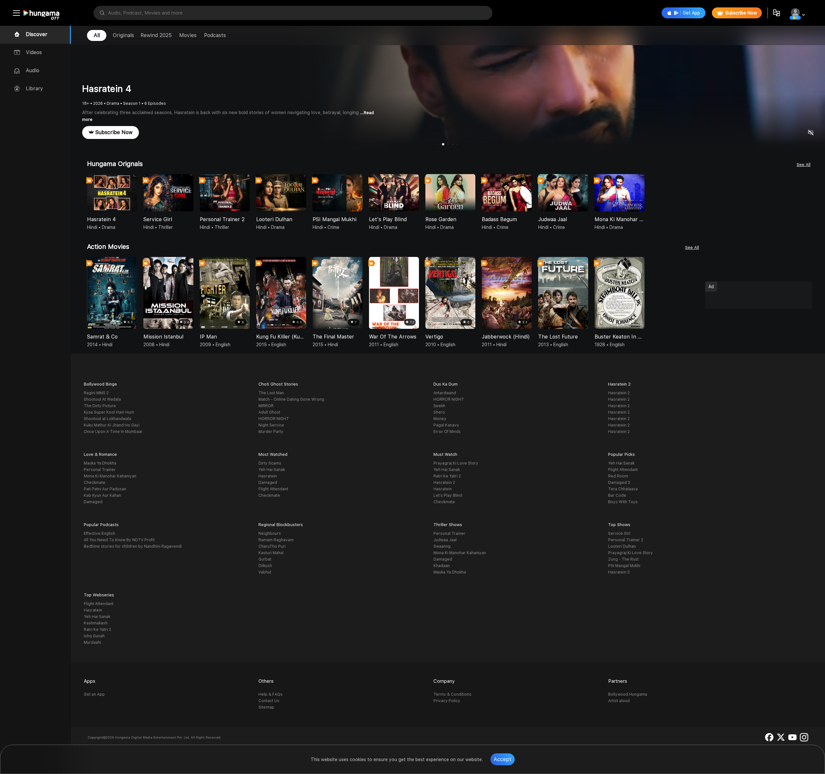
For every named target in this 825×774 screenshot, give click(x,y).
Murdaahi (92, 642)
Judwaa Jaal (445, 540)
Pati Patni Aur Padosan (105, 489)
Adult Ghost (269, 412)
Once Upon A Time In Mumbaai (113, 431)
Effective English (99, 533)
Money (439, 418)
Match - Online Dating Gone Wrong (291, 399)
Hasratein (267, 476)
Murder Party (270, 431)
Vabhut (264, 572)
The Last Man (271, 393)
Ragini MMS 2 (96, 393)
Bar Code (617, 495)
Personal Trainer (100, 469)
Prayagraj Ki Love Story (455, 463)
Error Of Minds (447, 431)
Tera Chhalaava (623, 489)
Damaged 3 (619, 482)
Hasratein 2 (619, 393)
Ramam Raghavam (276, 540)
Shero (439, 412)
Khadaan (441, 565)
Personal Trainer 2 (625, 540)
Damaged (93, 502)
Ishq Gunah (94, 636)
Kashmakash (96, 623)
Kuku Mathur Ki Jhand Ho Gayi (112, 425)
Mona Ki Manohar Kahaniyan (110, 476)
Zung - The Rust (623, 559)
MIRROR (266, 406)
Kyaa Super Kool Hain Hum (109, 412)
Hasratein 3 (619, 572)
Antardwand (444, 393)
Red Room (618, 476)
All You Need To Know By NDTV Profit (119, 540)
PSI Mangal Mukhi (624, 565)
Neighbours (269, 533)
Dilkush (265, 565)
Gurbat (264, 559)
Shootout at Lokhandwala (107, 418)
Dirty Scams (269, 463)
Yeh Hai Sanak (271, 469)
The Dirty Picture (100, 406)
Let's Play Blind (447, 495)
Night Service (271, 425)
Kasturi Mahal (271, 553)
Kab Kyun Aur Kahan (102, 495)
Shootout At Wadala (102, 399)
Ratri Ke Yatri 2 (447, 476)
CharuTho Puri (272, 546)
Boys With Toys (623, 502)
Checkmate (94, 482)
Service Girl (619, 533)
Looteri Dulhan (622, 546)
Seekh (439, 406)
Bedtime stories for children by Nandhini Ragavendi (133, 546)
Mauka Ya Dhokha (100, 463)
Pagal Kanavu (446, 425)
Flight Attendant (273, 489)
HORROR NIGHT (273, 418)
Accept (502, 759)
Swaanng (442, 546)
